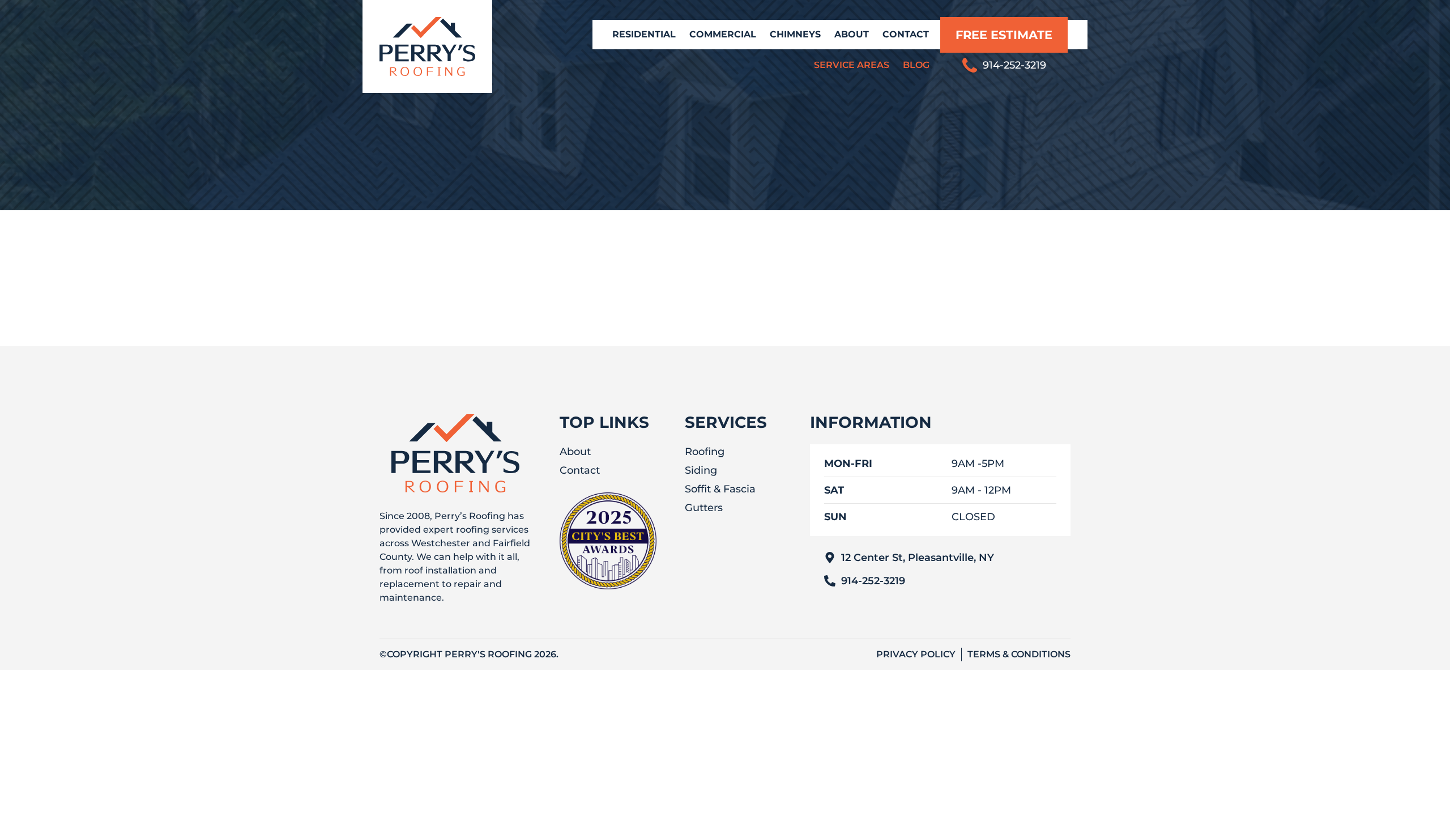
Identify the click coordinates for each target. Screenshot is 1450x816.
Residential (644, 34)
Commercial (722, 34)
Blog (916, 65)
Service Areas (851, 65)
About (851, 34)
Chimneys (795, 34)
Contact (905, 34)
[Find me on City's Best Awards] (608, 586)
